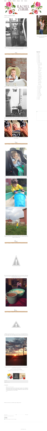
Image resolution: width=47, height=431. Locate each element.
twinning (39, 71)
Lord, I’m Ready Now (17, 333)
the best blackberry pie (40, 67)
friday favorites (8, 382)
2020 (38, 55)
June (38, 90)
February (39, 94)
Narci (23, 370)
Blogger (25, 429)
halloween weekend (39, 84)
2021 (38, 54)
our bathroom (39, 75)
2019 (38, 56)
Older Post (26, 414)
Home (16, 414)
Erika (21, 370)
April (38, 92)
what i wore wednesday (39, 70)
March (39, 93)
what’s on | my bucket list (39, 82)
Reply (6, 391)
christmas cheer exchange (40, 76)
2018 (38, 57)
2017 (38, 58)
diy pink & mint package (40, 79)
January (39, 95)
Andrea (19, 370)
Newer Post (5, 414)
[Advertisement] (16, 408)
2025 (38, 53)
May (38, 91)
